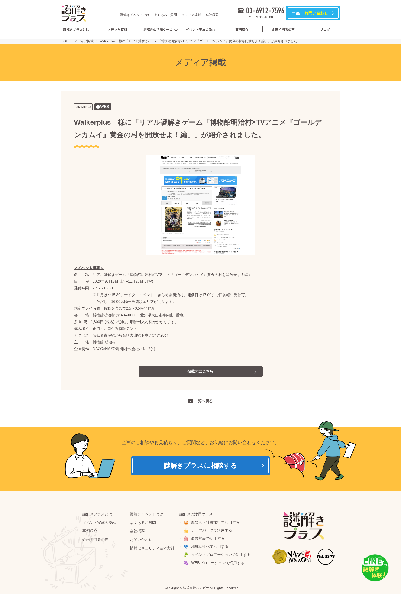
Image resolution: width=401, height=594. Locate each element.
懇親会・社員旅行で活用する (215, 522)
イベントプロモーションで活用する (221, 555)
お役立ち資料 (117, 29)
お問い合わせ (141, 540)
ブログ (325, 29)
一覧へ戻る (203, 401)
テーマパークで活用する (211, 530)
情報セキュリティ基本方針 (152, 548)
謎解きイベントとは (134, 15)
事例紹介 (241, 29)
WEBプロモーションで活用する (217, 563)
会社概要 (212, 15)
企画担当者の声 (283, 29)
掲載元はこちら (200, 371)
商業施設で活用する (208, 538)
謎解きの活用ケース (157, 29)
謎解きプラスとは (76, 29)
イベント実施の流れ (200, 29)
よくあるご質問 (165, 15)
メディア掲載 (191, 15)
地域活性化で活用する (209, 547)
